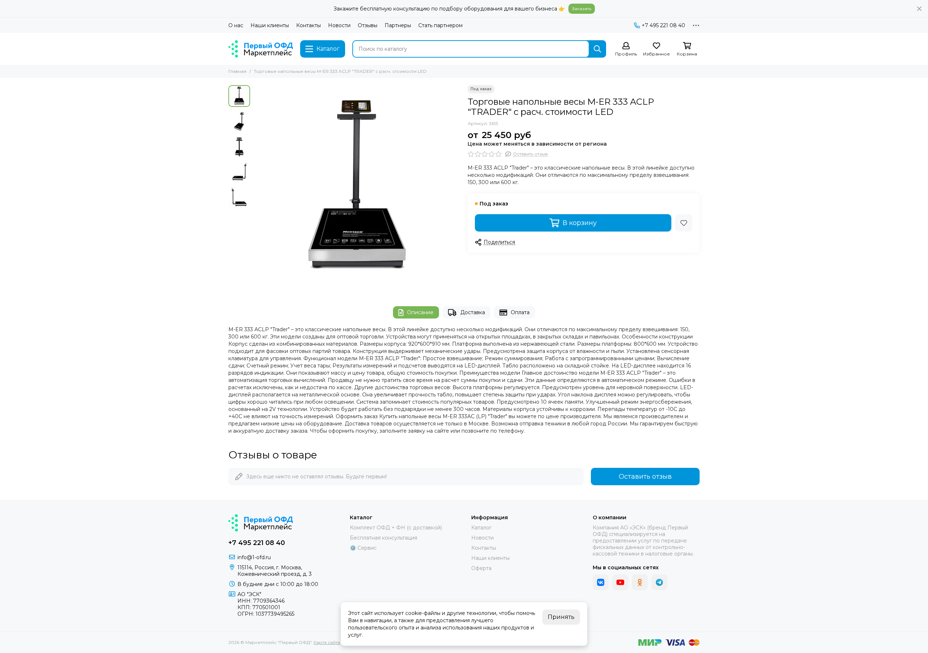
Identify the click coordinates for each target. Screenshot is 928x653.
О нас (235, 25)
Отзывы (367, 25)
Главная (237, 71)
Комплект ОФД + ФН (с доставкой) (396, 527)
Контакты (308, 25)
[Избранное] (683, 223)
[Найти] (597, 49)
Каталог (481, 527)
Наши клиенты (269, 25)
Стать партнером (440, 25)
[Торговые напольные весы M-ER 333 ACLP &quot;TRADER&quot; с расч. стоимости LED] (357, 188)
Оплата (520, 312)
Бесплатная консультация (383, 538)
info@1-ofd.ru (254, 557)
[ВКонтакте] (601, 582)
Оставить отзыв (645, 477)
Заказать (581, 8)
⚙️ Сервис (363, 548)
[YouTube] (620, 582)
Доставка (472, 312)
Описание (420, 312)
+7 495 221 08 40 (663, 25)
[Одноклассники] (640, 582)
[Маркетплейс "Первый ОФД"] (260, 49)
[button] (257, 188)
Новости (339, 25)
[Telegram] (659, 582)
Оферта (481, 568)
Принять (561, 617)
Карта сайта (327, 642)
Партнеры (398, 25)
